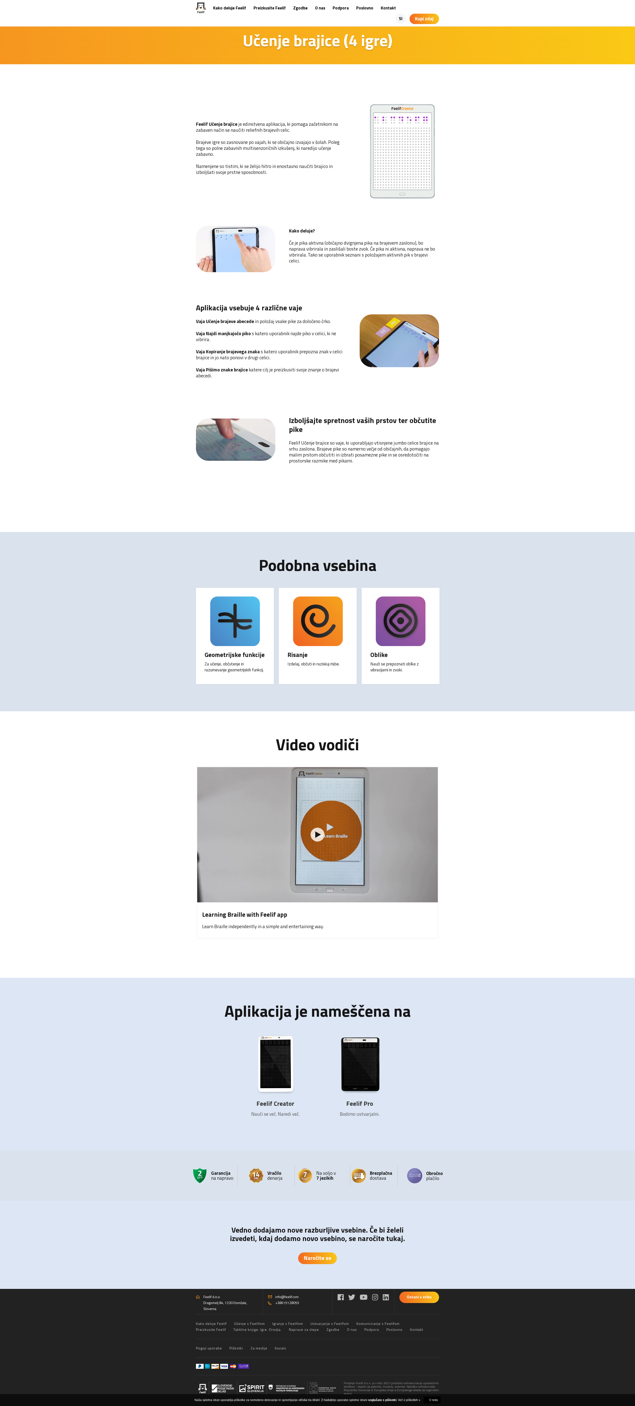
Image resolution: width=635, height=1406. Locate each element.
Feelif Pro (359, 1103)
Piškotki (236, 1348)
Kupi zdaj (424, 18)
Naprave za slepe (304, 1329)
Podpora (341, 8)
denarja (275, 1175)
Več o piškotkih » (409, 1400)
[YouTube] (364, 1297)
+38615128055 (287, 1302)
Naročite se (317, 1258)
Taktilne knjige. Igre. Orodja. (257, 1329)
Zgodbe (300, 8)
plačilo (434, 1176)
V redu (433, 1400)
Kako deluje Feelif (229, 8)
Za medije (259, 1348)
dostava (381, 1175)
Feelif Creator (275, 1103)
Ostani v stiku (419, 1297)
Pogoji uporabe (209, 1348)
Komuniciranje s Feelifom (378, 1323)
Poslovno (364, 8)
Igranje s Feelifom (287, 1323)
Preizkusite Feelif (270, 8)
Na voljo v (326, 1175)
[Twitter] (351, 1297)
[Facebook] (341, 1297)
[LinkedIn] (386, 1297)
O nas (320, 8)
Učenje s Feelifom (249, 1323)
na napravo (222, 1175)
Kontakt (388, 8)
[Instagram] (375, 1297)
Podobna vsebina (318, 565)
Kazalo (280, 1348)
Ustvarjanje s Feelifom (330, 1323)
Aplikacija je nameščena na (317, 1010)
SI (401, 18)
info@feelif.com (287, 1296)
